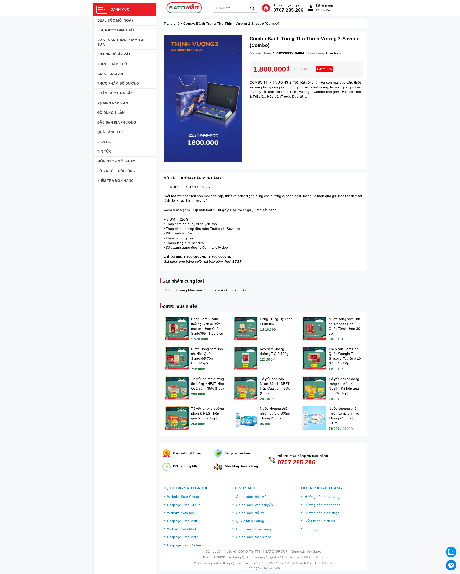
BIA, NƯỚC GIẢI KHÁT (116, 30)
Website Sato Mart (181, 529)
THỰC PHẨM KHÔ (112, 64)
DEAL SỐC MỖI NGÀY (115, 20)
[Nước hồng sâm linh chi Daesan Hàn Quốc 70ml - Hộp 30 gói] (314, 329)
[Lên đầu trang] (451, 539)
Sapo (317, 551)
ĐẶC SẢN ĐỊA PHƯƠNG (116, 122)
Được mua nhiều (180, 306)
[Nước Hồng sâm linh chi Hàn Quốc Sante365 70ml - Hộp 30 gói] (177, 358)
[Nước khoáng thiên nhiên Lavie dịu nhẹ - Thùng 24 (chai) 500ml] (314, 418)
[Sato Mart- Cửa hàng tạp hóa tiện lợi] (184, 8)
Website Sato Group (183, 497)
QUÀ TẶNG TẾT (110, 132)
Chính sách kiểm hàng (253, 529)
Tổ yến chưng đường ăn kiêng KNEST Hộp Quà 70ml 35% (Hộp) (207, 383)
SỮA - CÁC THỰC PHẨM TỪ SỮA (120, 42)
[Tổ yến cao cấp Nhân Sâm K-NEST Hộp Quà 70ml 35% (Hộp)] (246, 388)
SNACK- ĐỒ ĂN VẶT (114, 54)
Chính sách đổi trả (250, 513)
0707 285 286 (288, 10)
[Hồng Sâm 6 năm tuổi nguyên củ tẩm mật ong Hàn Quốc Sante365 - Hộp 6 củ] (177, 329)
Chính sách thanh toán (254, 537)
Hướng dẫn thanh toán (322, 505)
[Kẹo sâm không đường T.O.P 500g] (246, 358)
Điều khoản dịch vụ (320, 521)
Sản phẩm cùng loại (183, 281)
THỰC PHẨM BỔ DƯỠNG (118, 83)
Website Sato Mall (181, 513)
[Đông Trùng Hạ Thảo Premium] (246, 329)
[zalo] (451, 552)
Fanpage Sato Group (184, 505)
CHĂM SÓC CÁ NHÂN (115, 93)
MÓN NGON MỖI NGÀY (116, 161)
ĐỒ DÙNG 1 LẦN (111, 112)
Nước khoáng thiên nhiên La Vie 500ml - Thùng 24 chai (276, 413)
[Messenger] (451, 565)
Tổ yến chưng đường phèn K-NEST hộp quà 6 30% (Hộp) (207, 413)
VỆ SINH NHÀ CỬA (112, 103)
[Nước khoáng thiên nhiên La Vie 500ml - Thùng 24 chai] (246, 418)
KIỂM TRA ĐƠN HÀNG (115, 180)
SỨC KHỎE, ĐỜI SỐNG (116, 171)
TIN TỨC (104, 151)
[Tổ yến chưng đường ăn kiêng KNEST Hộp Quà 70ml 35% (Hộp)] (177, 388)
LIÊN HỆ (104, 142)
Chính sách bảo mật (252, 497)
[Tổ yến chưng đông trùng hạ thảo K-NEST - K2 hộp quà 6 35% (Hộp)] (314, 388)
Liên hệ (310, 529)
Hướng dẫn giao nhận (322, 513)
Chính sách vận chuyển (254, 505)
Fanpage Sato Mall (182, 521)
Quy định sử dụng (250, 521)
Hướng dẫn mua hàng (322, 497)
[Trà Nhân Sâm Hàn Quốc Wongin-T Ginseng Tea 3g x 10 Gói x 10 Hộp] (314, 358)
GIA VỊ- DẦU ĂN (110, 74)
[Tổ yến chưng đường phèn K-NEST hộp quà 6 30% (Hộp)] (177, 418)
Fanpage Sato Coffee (184, 545)
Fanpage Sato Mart (182, 537)
